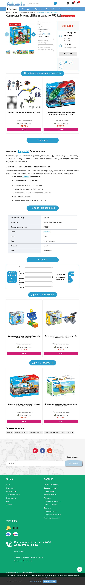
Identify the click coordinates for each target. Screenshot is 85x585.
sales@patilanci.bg (25, 561)
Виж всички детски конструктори (44, 42)
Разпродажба (50, 9)
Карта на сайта (11, 498)
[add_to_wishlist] (61, 62)
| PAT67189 (24, 405)
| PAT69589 (24, 337)
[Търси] (55, 3)
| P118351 (24, 112)
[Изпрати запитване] (61, 66)
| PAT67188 (61, 405)
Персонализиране (36, 581)
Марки (61, 9)
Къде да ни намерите (13, 495)
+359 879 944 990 (75, 13)
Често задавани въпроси (52, 514)
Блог (7, 501)
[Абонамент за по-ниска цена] (71, 62)
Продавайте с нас (12, 491)
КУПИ (24, 130)
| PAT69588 (61, 337)
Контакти (70, 9)
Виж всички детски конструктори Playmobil (45, 48)
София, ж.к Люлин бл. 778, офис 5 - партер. (28, 557)
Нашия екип (10, 488)
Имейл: (23, 561)
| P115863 (61, 113)
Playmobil (46, 34)
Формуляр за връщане (52, 518)
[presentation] (33, 34)
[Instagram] (35, 450)
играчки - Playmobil (20, 432)
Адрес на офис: (19, 551)
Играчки (15, 12)
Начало (8, 12)
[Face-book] (42, 450)
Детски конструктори (28, 12)
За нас (8, 485)
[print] (66, 62)
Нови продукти (26, 9)
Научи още (49, 578)
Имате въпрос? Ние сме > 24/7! (32, 542)
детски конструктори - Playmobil (54, 432)
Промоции (38, 9)
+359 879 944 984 (60, 13)
